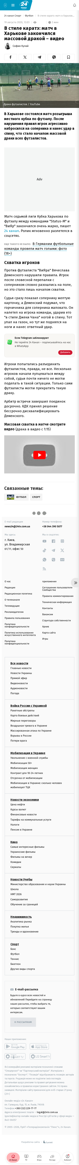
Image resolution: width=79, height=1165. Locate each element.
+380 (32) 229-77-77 (26, 1108)
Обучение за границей (24, 904)
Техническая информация (57, 602)
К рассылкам (23, 1022)
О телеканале (12, 600)
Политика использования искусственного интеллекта (20, 634)
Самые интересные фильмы (27, 846)
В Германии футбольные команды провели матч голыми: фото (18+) (39, 248)
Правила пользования (17, 618)
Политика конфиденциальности (17, 625)
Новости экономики (24, 799)
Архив (45, 627)
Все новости (19, 663)
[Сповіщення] (74, 5)
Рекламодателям (14, 612)
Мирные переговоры (23, 720)
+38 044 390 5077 (52, 526)
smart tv (15, 1056)
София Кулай (20, 46)
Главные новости (21, 668)
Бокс (13, 949)
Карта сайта (49, 633)
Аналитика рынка (21, 921)
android (15, 1046)
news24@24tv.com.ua (17, 526)
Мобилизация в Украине (27, 753)
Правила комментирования (57, 596)
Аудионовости (19, 688)
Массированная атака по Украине (30, 730)
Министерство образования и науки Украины (38, 884)
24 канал (11, 231)
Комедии (15, 862)
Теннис (14, 959)
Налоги (14, 824)
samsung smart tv (40, 1056)
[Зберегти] (68, 57)
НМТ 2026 (16, 894)
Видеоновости (19, 683)
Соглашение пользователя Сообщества (57, 588)
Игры (45, 639)
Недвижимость (21, 917)
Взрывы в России (20, 735)
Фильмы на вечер (21, 857)
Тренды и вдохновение (24, 931)
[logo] (23, 5)
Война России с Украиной (28, 705)
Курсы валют (18, 809)
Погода (14, 693)
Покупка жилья (19, 926)
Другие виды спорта (22, 969)
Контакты (47, 608)
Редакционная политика (18, 594)
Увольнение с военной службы (29, 758)
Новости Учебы (21, 879)
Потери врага (18, 740)
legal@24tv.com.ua (47, 1112)
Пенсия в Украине (21, 829)
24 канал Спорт (13, 16)
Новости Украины (21, 673)
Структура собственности (56, 620)
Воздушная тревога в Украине (28, 725)
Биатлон (15, 964)
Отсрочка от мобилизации (26, 778)
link (44, 541)
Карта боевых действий (24, 715)
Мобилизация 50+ (21, 763)
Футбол (29, 16)
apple (40, 1046)
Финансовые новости (23, 814)
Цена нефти (17, 804)
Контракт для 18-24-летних (26, 773)
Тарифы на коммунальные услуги (30, 819)
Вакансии (47, 614)
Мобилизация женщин (24, 768)
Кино (14, 842)
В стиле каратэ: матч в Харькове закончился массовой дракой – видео (56, 16)
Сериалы (15, 867)
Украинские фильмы (22, 852)
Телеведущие (12, 606)
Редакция (10, 587)
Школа (14, 889)
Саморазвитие (19, 899)
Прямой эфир (18, 678)
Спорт (14, 944)
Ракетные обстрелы (22, 710)
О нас (8, 581)
